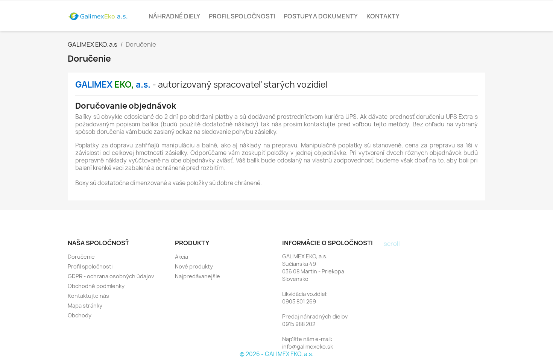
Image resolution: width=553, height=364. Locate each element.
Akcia (181, 256)
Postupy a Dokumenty (321, 16)
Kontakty (383, 16)
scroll (392, 244)
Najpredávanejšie (197, 276)
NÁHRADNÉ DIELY (174, 16)
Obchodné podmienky (96, 286)
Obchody (79, 315)
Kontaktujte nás (88, 295)
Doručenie (81, 256)
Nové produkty (194, 266)
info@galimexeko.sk (307, 346)
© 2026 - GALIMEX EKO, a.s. (276, 354)
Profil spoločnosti (242, 16)
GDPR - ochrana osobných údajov (111, 276)
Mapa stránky (85, 305)
